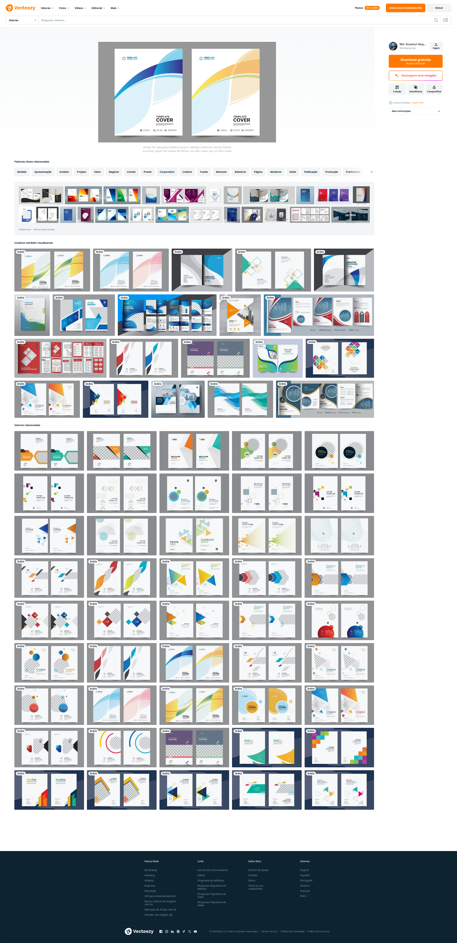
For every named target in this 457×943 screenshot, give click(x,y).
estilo (292, 172)
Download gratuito (416, 61)
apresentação (43, 172)
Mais (113, 8)
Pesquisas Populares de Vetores (212, 887)
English (304, 870)
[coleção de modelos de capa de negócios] (32, 315)
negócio (114, 172)
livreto (131, 172)
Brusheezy (151, 870)
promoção (331, 172)
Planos (359, 8)
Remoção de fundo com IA (160, 909)
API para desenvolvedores (160, 896)
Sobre (251, 880)
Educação (150, 891)
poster (148, 172)
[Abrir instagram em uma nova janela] (166, 931)
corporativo (167, 172)
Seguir (436, 48)
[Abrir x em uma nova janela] (189, 931)
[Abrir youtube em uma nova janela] (195, 931)
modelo (22, 172)
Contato (253, 875)
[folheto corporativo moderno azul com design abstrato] (84, 315)
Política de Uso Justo (319, 931)
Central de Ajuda (258, 870)
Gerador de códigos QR (159, 914)
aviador (64, 172)
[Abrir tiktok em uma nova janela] (183, 931)
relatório (240, 172)
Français (305, 891)
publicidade (353, 172)
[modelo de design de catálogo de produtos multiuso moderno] (60, 358)
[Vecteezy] (20, 7)
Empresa (150, 885)
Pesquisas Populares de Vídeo (212, 903)
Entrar (439, 8)
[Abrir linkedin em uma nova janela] (172, 931)
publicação (310, 172)
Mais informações (401, 111)
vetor (97, 172)
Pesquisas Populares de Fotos (212, 895)
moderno (276, 172)
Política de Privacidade (293, 931)
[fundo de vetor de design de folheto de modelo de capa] (273, 270)
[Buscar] (436, 20)
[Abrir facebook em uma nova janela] (160, 931)
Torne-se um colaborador (255, 887)
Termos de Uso (270, 931)
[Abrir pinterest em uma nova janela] (178, 931)
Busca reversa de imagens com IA (160, 903)
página (258, 172)
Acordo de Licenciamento (213, 870)
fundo (204, 172)
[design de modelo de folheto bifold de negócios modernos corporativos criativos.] (325, 399)
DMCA (201, 875)
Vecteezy (150, 875)
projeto (81, 172)
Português (306, 880)
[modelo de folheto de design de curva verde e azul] (278, 358)
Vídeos (79, 8)
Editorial (97, 8)
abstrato (221, 172)
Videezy (149, 880)
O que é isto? (417, 102)
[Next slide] (368, 172)
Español (305, 875)
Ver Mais (350, 214)
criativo (187, 172)
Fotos (62, 8)
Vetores (45, 8)
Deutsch (305, 885)
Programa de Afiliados (211, 880)
